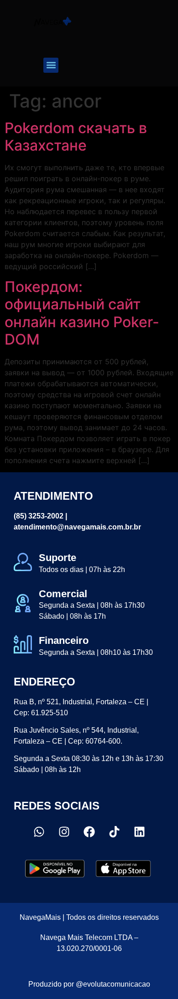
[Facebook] (89, 832)
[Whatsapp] (38, 832)
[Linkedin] (139, 832)
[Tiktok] (114, 832)
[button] (50, 65)
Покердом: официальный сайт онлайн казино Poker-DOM (82, 313)
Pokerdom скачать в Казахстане (76, 136)
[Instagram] (63, 832)
